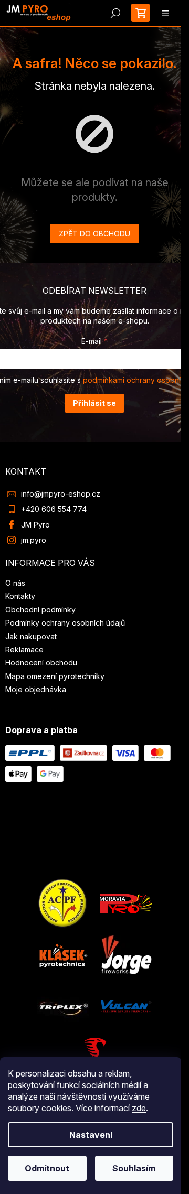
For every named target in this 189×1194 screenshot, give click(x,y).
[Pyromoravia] (126, 902)
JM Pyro (35, 524)
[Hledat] (115, 13)
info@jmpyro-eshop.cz (60, 493)
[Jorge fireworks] (126, 954)
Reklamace (24, 649)
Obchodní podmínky (40, 609)
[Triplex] (63, 1005)
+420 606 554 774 (54, 508)
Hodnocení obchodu (41, 662)
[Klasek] (63, 954)
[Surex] (94, 1054)
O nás (15, 582)
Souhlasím (133, 1168)
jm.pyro (33, 539)
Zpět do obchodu (94, 233)
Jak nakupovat (31, 636)
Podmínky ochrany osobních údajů (65, 622)
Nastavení (90, 1135)
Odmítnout (47, 1168)
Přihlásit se (94, 403)
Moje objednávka (35, 689)
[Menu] (165, 13)
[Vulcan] (126, 1005)
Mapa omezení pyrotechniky (54, 676)
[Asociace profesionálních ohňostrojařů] (63, 902)
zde (139, 1108)
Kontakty (20, 595)
